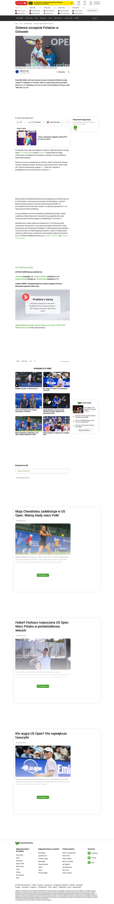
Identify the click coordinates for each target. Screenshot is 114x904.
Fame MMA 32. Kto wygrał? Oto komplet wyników (90, 409)
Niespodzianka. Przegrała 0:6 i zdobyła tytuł (56, 433)
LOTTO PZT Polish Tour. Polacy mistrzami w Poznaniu (26, 410)
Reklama (72, 885)
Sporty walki (68, 18)
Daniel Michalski (28, 23)
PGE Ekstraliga (42, 873)
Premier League (43, 858)
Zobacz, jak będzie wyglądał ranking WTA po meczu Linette (52, 138)
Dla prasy (40, 885)
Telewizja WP (42, 887)
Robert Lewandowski (69, 853)
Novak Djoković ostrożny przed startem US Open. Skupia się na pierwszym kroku (53, 411)
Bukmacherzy (58, 18)
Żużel (50, 18)
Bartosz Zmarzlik (67, 861)
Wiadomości (63, 887)
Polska (17, 361)
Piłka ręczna (20, 866)
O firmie (34, 885)
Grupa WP (27, 885)
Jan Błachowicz (67, 867)
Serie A (40, 867)
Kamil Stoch (66, 856)
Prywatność (48, 885)
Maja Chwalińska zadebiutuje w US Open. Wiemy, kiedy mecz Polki (26, 433)
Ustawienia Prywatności (60, 885)
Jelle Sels (19, 276)
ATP (42, 167)
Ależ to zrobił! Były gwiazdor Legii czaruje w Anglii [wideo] (84, 421)
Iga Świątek (66, 864)
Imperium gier (77, 887)
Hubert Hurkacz (67, 873)
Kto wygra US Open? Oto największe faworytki (55, 389)
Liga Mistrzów (42, 856)
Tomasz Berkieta (41, 276)
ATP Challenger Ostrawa (24, 267)
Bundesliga (41, 861)
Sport (69, 887)
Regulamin (79, 885)
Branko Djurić (42, 279)
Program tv (33, 887)
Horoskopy (25, 887)
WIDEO (77, 18)
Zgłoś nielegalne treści (22, 477)
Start (16, 23)
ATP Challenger (24, 153)
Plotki (50, 887)
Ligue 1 (40, 870)
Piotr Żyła (65, 870)
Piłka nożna (28, 18)
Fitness (18, 872)
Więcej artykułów (84, 430)
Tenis (36, 18)
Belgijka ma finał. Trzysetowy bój (26, 388)
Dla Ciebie (19, 18)
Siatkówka (43, 18)
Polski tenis (24, 361)
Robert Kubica (66, 858)
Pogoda (17, 887)
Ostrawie (41, 153)
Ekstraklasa (41, 853)
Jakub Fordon (24, 71)
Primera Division (43, 864)
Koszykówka (20, 875)
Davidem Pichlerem (52, 236)
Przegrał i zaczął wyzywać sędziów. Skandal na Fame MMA (85, 416)
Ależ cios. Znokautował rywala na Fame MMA (84, 425)
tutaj (50, 900)
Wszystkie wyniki (92, 10)
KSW (17, 878)
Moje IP (55, 887)
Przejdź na (20, 3)
